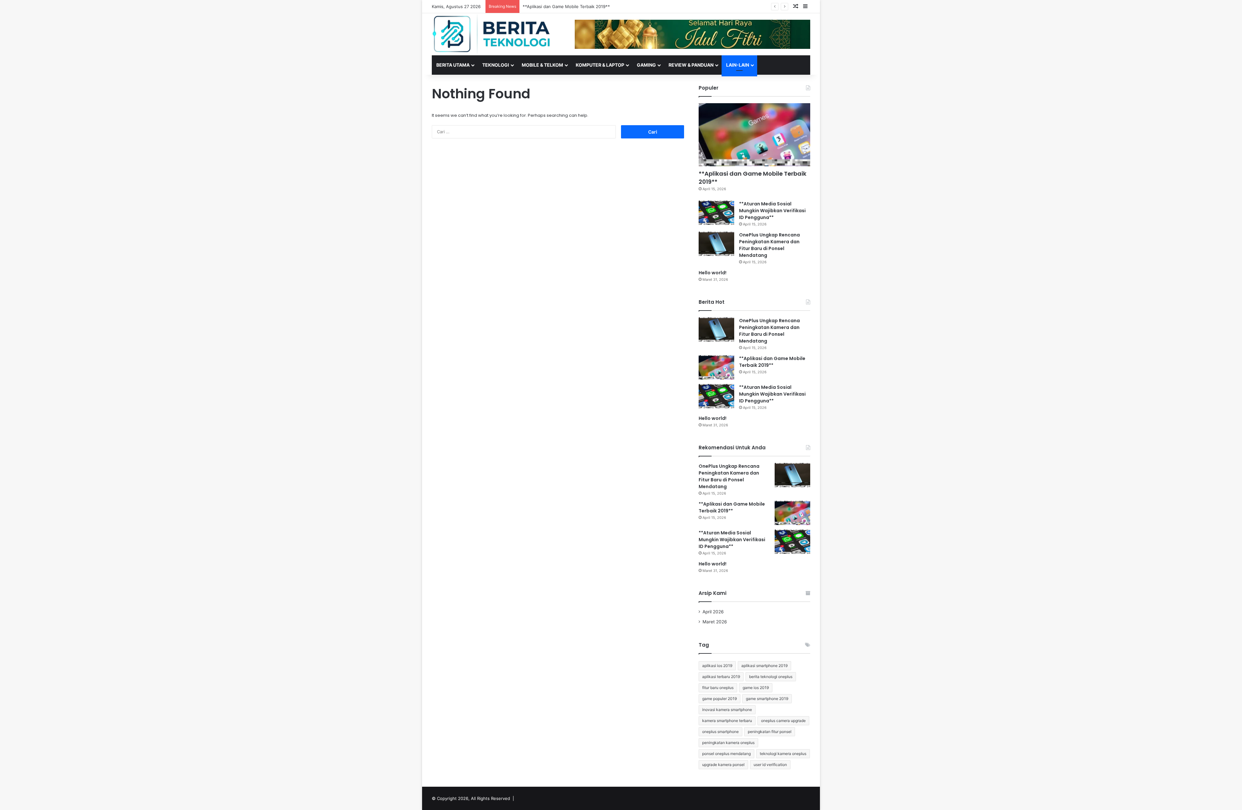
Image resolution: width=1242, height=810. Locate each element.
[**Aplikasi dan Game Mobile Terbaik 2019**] (754, 134)
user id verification (770, 764)
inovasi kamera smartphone (727, 709)
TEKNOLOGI (495, 65)
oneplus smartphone (720, 731)
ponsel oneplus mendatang (726, 753)
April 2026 (713, 611)
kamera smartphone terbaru (727, 720)
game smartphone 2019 (767, 698)
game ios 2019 (756, 687)
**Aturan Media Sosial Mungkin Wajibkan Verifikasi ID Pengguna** (589, 6)
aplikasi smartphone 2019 (764, 665)
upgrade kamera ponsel (723, 764)
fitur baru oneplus (718, 687)
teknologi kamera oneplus (783, 753)
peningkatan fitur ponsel (769, 731)
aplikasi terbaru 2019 (721, 676)
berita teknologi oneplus (770, 676)
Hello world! (712, 272)
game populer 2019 (719, 698)
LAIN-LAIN (737, 65)
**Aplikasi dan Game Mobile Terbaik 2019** (752, 178)
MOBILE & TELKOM (542, 65)
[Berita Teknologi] (491, 34)
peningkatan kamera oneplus (728, 742)
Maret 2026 (715, 621)
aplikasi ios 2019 (717, 665)
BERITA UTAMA (453, 65)
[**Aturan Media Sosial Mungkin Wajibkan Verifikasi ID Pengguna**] (716, 213)
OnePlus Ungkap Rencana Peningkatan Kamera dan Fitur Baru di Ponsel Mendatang (769, 245)
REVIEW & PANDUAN (691, 65)
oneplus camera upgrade (783, 720)
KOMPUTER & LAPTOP (600, 65)
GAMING (646, 65)
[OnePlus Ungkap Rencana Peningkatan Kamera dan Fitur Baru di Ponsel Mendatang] (716, 244)
